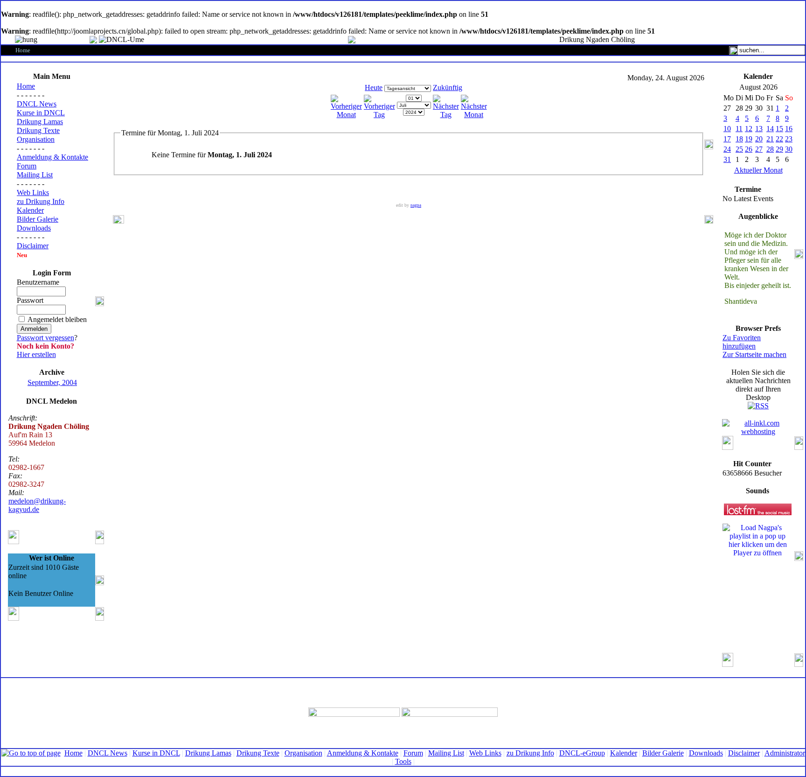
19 (748, 139)
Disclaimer (33, 246)
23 (788, 139)
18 (739, 139)
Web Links (33, 192)
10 (727, 129)
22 (779, 139)
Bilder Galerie (37, 219)
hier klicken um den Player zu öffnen (758, 548)
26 (748, 149)
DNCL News (36, 104)
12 (748, 129)
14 (770, 129)
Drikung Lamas (40, 122)
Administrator (784, 753)
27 (759, 149)
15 (779, 129)
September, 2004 (52, 382)
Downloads (34, 228)
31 (727, 159)
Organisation (36, 139)
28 (770, 149)
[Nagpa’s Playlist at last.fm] (758, 509)
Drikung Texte (38, 130)
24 (727, 149)
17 (727, 139)
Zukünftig (447, 87)
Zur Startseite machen (754, 354)
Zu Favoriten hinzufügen (742, 342)
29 (779, 149)
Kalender (30, 210)
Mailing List (35, 175)
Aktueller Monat (758, 170)
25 (739, 149)
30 (788, 149)
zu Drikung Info (40, 201)
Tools (403, 761)
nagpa (415, 205)
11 (739, 129)
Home (26, 86)
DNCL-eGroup (582, 753)
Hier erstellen (36, 354)
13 (759, 129)
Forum (26, 166)
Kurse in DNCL (41, 113)
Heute (373, 87)
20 (759, 139)
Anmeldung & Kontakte (52, 157)
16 (788, 129)
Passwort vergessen (45, 338)
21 (770, 139)
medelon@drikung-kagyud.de (37, 505)
